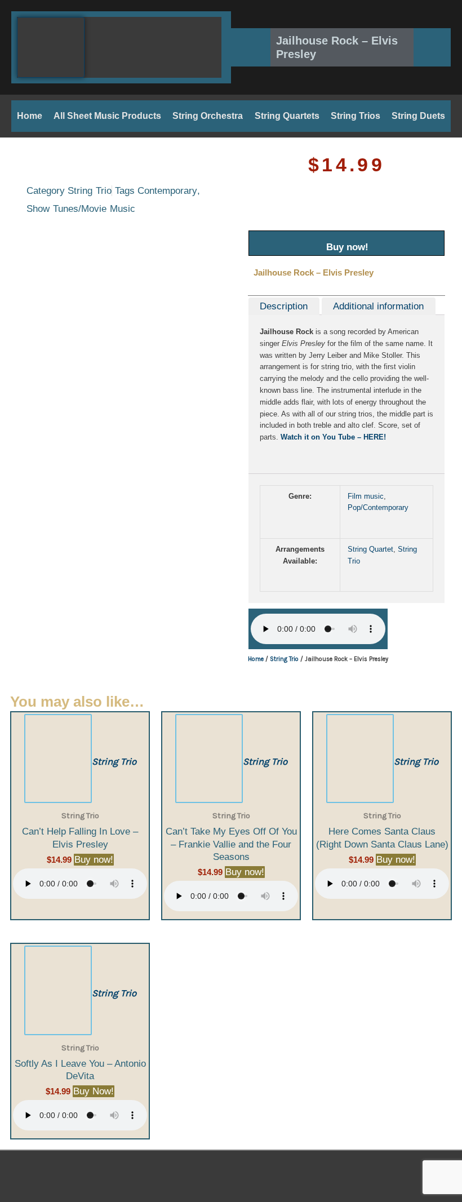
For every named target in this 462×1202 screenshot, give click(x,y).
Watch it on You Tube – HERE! (333, 437)
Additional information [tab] (378, 306)
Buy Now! (93, 1091)
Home (29, 116)
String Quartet (370, 549)
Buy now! (347, 247)
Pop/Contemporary (378, 507)
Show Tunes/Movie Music (80, 208)
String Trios (355, 116)
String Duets (418, 116)
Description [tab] (284, 306)
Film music (366, 496)
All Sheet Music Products (107, 116)
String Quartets (287, 116)
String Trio (90, 190)
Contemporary (167, 190)
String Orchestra (207, 116)
